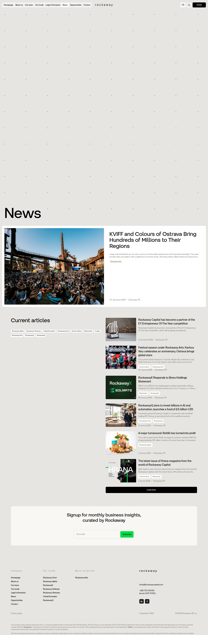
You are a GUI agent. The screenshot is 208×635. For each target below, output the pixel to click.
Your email (80, 532)
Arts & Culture (77, 331)
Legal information (18, 593)
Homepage (15, 577)
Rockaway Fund (63, 331)
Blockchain (88, 331)
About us (14, 581)
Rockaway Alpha (18, 331)
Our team (15, 585)
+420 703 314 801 (146, 590)
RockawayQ (29, 335)
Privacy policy (16, 613)
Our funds (15, 589)
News (13, 596)
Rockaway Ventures (33, 331)
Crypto (97, 331)
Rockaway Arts (17, 335)
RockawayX (41, 335)
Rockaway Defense (51, 589)
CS (183, 5)
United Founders (49, 331)
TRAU (151, 613)
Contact (14, 604)
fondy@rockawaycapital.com (151, 584)
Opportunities (17, 600)
